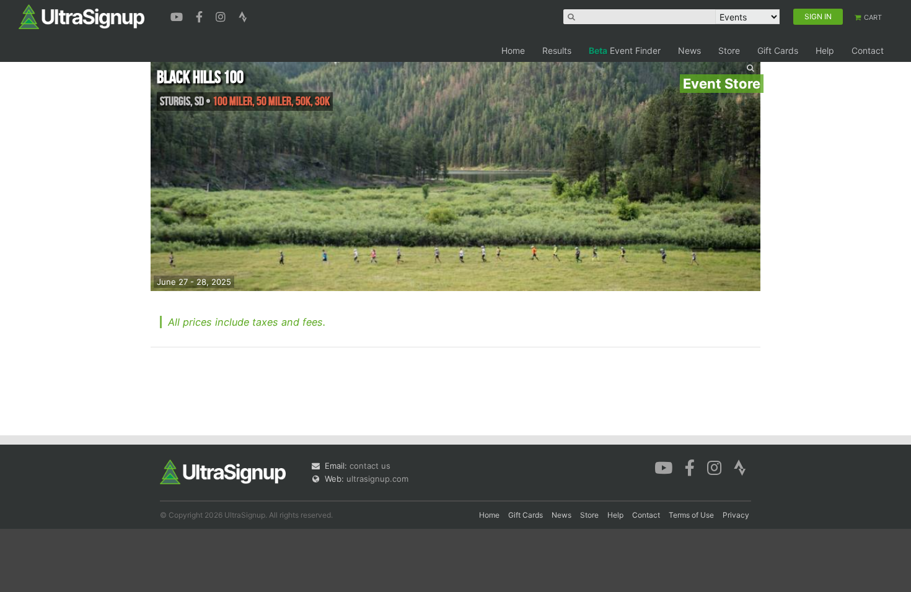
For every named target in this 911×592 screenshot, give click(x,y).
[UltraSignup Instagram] (222, 15)
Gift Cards (777, 50)
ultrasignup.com (377, 479)
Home (513, 50)
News (689, 50)
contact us (370, 466)
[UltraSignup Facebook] (201, 15)
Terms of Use (691, 515)
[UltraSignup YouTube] (178, 15)
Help (825, 50)
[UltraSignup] (81, 16)
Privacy (736, 515)
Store (729, 50)
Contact (868, 50)
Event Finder (625, 50)
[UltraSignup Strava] (243, 15)
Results (556, 50)
